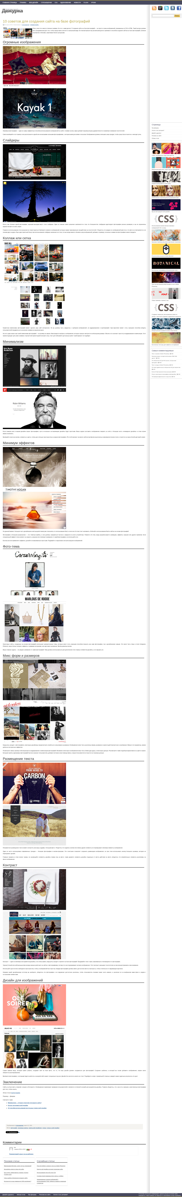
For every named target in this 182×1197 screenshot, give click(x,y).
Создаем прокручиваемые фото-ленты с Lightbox (50, 1176)
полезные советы (23, 1128)
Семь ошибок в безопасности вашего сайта (15, 1178)
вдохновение (65, 2)
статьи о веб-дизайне (53, 1128)
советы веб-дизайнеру (35, 1128)
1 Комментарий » (34, 24)
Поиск (177, 16)
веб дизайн (14, 1128)
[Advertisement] (44, 1118)
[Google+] (160, 8)
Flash (86, 2)
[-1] (29, 1149)
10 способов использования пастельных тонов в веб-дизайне (27, 1108)
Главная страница (10, 2)
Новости (77, 2)
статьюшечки (46, 2)
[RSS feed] (154, 8)
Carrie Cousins (15, 1093)
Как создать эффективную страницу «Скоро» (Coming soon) (16, 1173)
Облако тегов (21, 1194)
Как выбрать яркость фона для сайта (14, 1169)
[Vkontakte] (173, 8)
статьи (44, 1128)
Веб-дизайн (33, 2)
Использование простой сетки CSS (46, 1172)
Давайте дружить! (8, 1194)
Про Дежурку (32, 1194)
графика (23, 2)
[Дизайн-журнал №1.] (12, 10)
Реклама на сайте (44, 1194)
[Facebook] (179, 8)
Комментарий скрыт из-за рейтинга (21, 1154)
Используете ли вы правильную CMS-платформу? (17, 1181)
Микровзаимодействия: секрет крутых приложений (17, 1165)
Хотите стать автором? (60, 1194)
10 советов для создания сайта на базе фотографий (46, 21)
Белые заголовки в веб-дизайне (18, 1105)
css (56, 2)
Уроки (93, 2)
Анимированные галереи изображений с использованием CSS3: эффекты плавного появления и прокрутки (51, 1181)
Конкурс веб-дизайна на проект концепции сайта (50, 1169)
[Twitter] (166, 8)
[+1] (27, 1149)
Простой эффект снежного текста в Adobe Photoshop (51, 1165)
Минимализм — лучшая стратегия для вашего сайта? (24, 1103)
